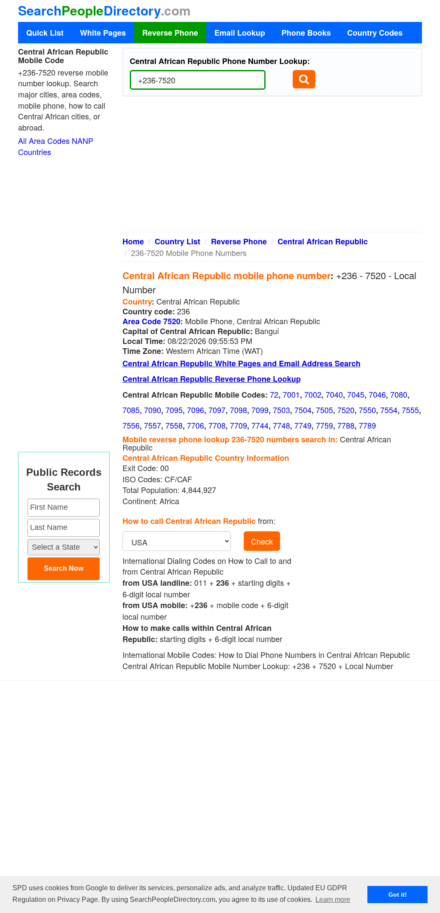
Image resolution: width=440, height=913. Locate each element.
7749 (303, 425)
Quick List (45, 32)
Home (133, 241)
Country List (177, 241)
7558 (174, 425)
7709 (238, 425)
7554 (388, 409)
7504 (303, 409)
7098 (238, 409)
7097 (217, 409)
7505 (324, 409)
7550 (367, 409)
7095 (174, 409)
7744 (260, 425)
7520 (345, 409)
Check (262, 541)
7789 (367, 425)
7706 (195, 425)
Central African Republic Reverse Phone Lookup (211, 378)
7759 (324, 425)
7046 (377, 394)
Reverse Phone (170, 32)
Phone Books (306, 32)
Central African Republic (323, 241)
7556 (131, 425)
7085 (131, 409)
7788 (345, 425)
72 (274, 394)
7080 (398, 394)
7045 (355, 394)
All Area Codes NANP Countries (55, 146)
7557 (152, 425)
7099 (260, 409)
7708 (217, 425)
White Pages (103, 32)
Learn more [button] (332, 899)
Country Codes (375, 32)
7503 (281, 409)
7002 (312, 394)
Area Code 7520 (151, 321)
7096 (195, 409)
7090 (152, 409)
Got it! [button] (397, 894)
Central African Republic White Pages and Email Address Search (241, 363)
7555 (410, 409)
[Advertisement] (272, 167)
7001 (291, 394)
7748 (281, 425)
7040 (334, 394)
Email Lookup (239, 32)
